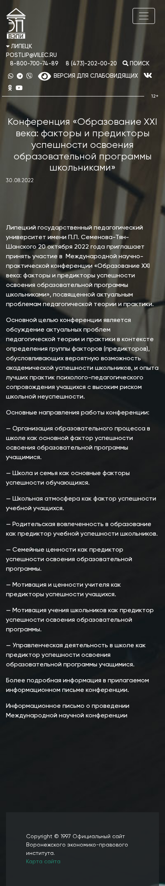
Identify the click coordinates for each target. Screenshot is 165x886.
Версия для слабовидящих (94, 76)
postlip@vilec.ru (31, 55)
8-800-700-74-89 (34, 64)
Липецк (21, 46)
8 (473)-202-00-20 (91, 64)
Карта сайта (43, 861)
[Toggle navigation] (144, 16)
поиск (138, 64)
